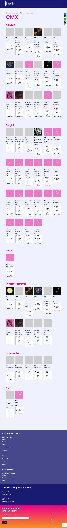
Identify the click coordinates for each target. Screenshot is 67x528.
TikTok (3, 462)
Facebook (4, 441)
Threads (3, 444)
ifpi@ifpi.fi (5, 499)
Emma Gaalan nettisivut (7, 469)
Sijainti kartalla (6, 494)
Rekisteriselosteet (6, 501)
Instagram (4, 439)
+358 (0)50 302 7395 (7, 498)
